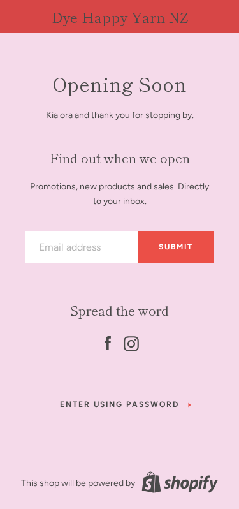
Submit (176, 246)
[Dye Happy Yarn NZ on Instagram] (131, 341)
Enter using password (119, 404)
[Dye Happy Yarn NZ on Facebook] (107, 341)
